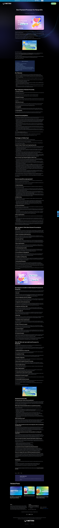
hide (27, 61)
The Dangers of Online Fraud (19, 65)
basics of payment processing (21, 131)
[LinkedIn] (21, 473)
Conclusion (16, 70)
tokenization (28, 295)
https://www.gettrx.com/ (22, 477)
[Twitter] (18, 473)
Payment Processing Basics (19, 64)
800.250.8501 (45, 507)
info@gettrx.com (46, 508)
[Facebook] (20, 473)
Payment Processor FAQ (18, 69)
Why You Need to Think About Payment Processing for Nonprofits (24, 67)
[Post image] (16, 490)
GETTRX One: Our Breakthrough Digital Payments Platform (15, 497)
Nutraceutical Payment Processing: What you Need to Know (42, 497)
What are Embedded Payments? (29, 495)
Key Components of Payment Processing (20, 63)
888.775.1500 (34, 509)
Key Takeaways (17, 62)
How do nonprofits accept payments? (20, 66)
